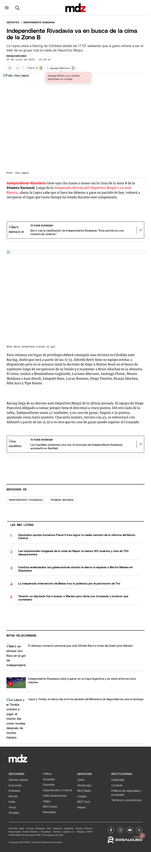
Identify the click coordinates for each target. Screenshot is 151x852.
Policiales (14, 790)
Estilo (12, 801)
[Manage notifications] (142, 836)
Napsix (81, 807)
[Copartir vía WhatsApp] (9, 68)
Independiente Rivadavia (26, 500)
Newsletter (50, 812)
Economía (15, 785)
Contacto (117, 785)
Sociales (14, 812)
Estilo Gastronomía (54, 795)
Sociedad (49, 779)
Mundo (13, 796)
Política (47, 773)
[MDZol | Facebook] (111, 830)
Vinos (12, 807)
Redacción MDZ (16, 56)
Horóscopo (84, 785)
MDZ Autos (50, 806)
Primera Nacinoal (62, 500)
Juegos (82, 796)
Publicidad (117, 780)
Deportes (13, 22)
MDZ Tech (83, 801)
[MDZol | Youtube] (130, 830)
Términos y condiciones (126, 800)
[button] (7, 7)
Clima (80, 780)
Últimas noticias (18, 780)
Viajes (46, 801)
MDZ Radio (84, 790)
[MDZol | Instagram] (120, 830)
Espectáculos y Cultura (57, 790)
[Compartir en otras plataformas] (17, 68)
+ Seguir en (32, 68)
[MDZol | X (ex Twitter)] (139, 830)
